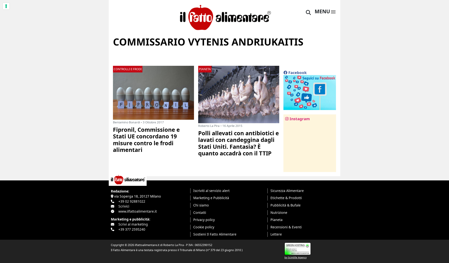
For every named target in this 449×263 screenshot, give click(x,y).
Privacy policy (204, 219)
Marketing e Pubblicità (211, 197)
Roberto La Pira (209, 126)
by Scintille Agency (295, 257)
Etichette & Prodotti (286, 197)
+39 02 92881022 (131, 201)
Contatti (199, 212)
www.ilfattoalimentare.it (137, 211)
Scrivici (123, 206)
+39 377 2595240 (131, 229)
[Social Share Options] (288, 167)
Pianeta (276, 219)
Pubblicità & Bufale (285, 205)
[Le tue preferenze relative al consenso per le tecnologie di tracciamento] (6, 6)
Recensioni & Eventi (286, 227)
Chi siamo (201, 205)
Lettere (276, 234)
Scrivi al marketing (133, 224)
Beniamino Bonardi (126, 122)
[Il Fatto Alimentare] (224, 17)
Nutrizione (278, 212)
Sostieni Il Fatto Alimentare (214, 234)
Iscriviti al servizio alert (211, 190)
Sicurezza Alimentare (287, 190)
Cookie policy (203, 227)
